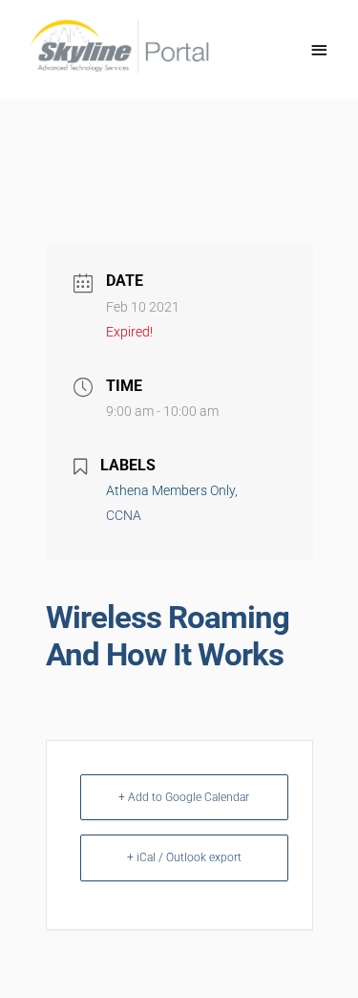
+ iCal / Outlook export (184, 857)
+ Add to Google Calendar (183, 797)
